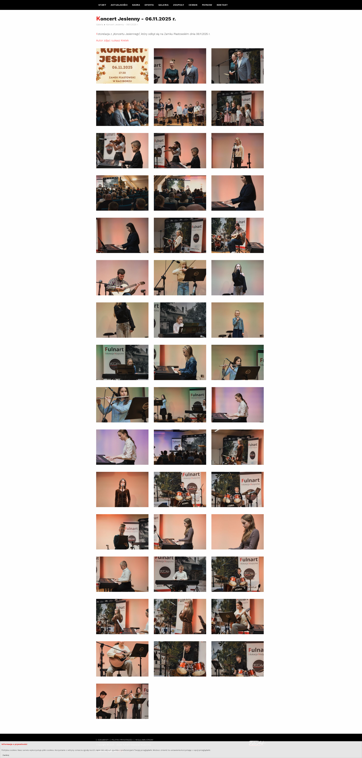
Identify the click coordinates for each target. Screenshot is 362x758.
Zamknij (6, 755)
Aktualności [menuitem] (119, 5)
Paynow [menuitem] (207, 5)
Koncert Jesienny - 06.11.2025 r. (122, 24)
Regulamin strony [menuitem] (144, 740)
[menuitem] (102, 5)
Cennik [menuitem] (193, 5)
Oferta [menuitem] (149, 5)
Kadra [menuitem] (136, 5)
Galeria (99, 24)
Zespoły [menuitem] (178, 5)
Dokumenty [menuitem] (103, 740)
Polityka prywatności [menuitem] (122, 740)
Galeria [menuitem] (163, 5)
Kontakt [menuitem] (222, 5)
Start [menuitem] (102, 5)
